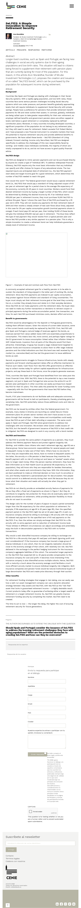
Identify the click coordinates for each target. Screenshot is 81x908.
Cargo (30, 695)
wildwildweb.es (16, 887)
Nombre (31, 677)
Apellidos (31, 686)
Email (30, 704)
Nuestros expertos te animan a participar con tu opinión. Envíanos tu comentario (46, 732)
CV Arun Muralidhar (19, 45)
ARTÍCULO (10, 50)
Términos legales (13, 858)
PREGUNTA (21, 50)
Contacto (10, 856)
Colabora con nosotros (15, 861)
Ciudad (30, 722)
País (29, 713)
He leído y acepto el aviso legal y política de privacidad (55, 755)
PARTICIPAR (47, 50)
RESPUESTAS (34, 50)
